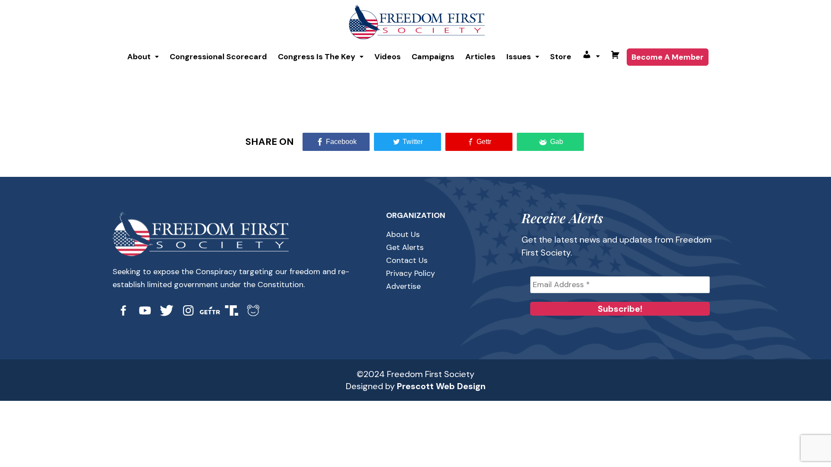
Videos (387, 56)
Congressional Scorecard (218, 56)
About (139, 56)
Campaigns (433, 56)
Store (560, 56)
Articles (480, 56)
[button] (143, 56)
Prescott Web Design (441, 386)
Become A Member (667, 57)
